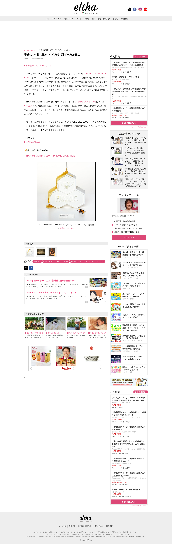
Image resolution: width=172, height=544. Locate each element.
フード (78, 19)
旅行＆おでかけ (104, 19)
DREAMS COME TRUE (85, 102)
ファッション (89, 19)
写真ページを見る (67, 228)
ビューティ (68, 19)
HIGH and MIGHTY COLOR (38, 156)
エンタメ (34, 50)
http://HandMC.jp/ (32, 142)
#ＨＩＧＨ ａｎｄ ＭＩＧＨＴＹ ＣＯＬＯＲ (87, 261)
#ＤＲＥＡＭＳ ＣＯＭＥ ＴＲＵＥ (55, 261)
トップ (46, 19)
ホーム (26, 50)
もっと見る (130, 237)
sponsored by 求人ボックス (140, 127)
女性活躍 (124, 19)
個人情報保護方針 (84, 526)
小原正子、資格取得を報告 (124, 221)
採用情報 (109, 526)
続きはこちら (130, 123)
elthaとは (62, 526)
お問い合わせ (99, 526)
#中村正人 (37, 261)
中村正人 (28, 106)
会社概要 (72, 526)
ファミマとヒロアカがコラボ (125, 225)
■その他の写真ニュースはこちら (39, 65)
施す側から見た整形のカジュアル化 (128, 228)
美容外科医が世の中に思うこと (126, 232)
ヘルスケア (56, 19)
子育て (115, 19)
